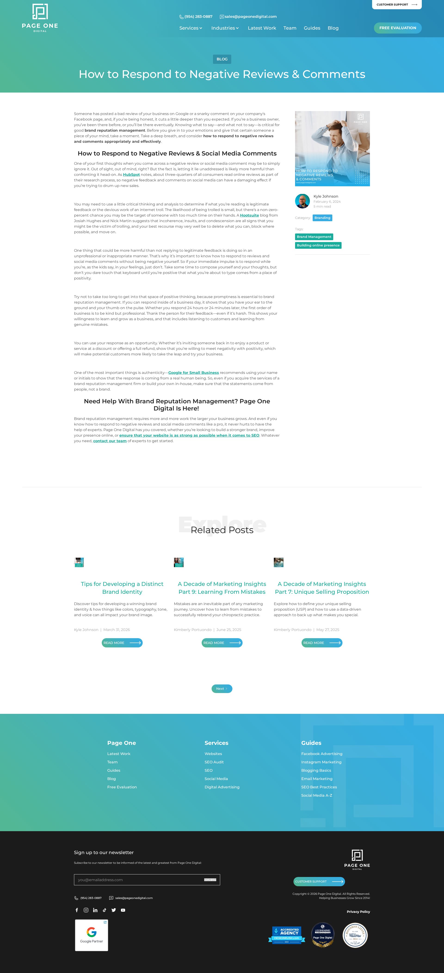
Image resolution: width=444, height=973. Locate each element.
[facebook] (77, 910)
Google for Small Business (193, 372)
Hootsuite (249, 215)
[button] (192, 28)
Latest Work (262, 28)
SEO (209, 770)
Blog (333, 28)
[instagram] (86, 910)
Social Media (216, 779)
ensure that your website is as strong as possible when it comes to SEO (189, 435)
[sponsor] (286, 935)
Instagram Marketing (321, 762)
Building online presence (318, 245)
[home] (40, 18)
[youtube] (123, 910)
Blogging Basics (316, 770)
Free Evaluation (397, 28)
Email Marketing (317, 779)
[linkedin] (95, 910)
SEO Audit (214, 762)
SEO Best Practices (319, 787)
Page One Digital (322, 937)
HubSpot (131, 174)
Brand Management (314, 236)
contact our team (110, 441)
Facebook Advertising (321, 754)
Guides (312, 28)
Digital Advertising (222, 787)
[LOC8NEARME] (322, 930)
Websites (213, 754)
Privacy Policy (358, 912)
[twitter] (104, 910)
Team (290, 28)
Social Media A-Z (316, 795)
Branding (322, 217)
